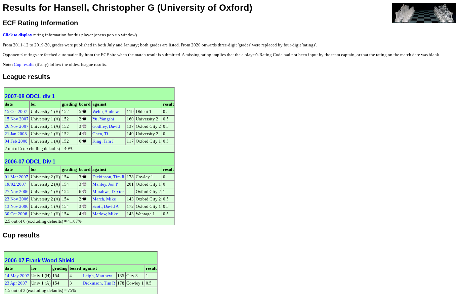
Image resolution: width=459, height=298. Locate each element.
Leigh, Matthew (97, 275)
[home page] (424, 12)
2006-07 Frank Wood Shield (40, 260)
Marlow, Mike (105, 213)
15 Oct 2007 (16, 111)
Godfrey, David (106, 126)
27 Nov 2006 (17, 191)
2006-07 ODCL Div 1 (30, 161)
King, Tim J (103, 141)
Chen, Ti (100, 133)
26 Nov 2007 (17, 126)
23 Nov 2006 (17, 198)
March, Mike (104, 198)
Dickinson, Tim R (108, 176)
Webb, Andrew (105, 111)
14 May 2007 (17, 275)
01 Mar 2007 (16, 176)
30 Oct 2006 (16, 213)
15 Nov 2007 (17, 118)
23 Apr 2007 (16, 283)
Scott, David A (105, 206)
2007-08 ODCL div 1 (30, 96)
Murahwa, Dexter (108, 191)
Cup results (24, 64)
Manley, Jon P (105, 184)
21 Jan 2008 (16, 133)
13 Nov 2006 (17, 206)
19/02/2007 (15, 184)
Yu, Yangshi (103, 118)
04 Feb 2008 (16, 141)
